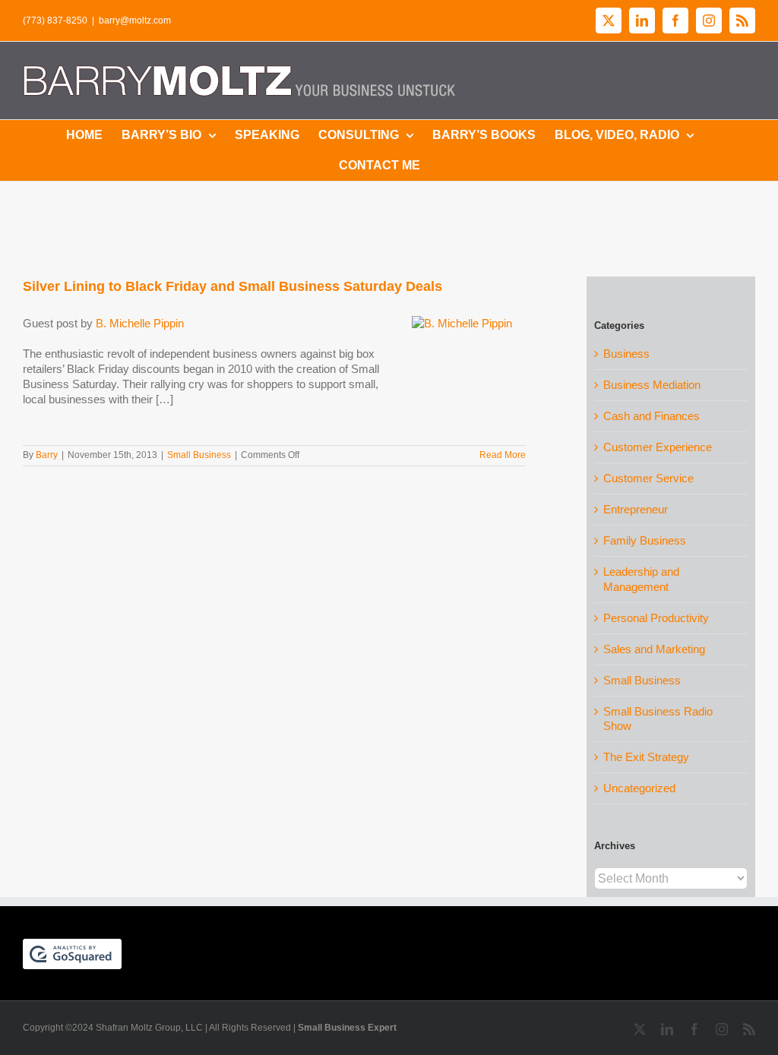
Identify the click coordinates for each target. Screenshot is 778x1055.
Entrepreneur (635, 509)
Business (626, 353)
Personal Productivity (656, 617)
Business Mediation (652, 384)
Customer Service (648, 478)
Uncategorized (639, 788)
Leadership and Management (641, 579)
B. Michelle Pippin (140, 323)
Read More (502, 455)
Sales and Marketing (654, 649)
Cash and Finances (651, 415)
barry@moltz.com (135, 20)
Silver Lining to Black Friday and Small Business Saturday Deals (232, 286)
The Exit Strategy (646, 756)
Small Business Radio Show (658, 719)
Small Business (199, 455)
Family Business (644, 540)
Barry (47, 455)
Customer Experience (657, 447)
